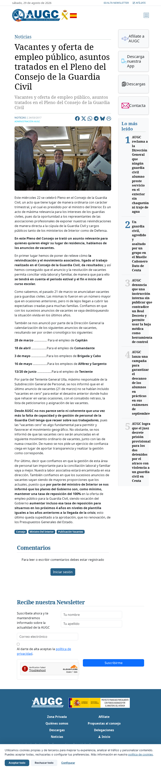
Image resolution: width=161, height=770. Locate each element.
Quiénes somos (57, 723)
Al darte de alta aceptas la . (44, 651)
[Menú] (146, 15)
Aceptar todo (17, 762)
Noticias (23, 37)
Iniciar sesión (63, 572)
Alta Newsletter (117, 3)
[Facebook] (77, 119)
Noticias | (21, 117)
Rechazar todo (44, 762)
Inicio (105, 737)
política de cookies (140, 754)
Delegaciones (104, 730)
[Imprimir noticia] (108, 119)
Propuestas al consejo (104, 723)
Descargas (57, 730)
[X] (83, 119)
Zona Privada (57, 717)
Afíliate (140, 3)
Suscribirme (114, 663)
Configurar (68, 762)
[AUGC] (50, 702)
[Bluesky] (102, 119)
